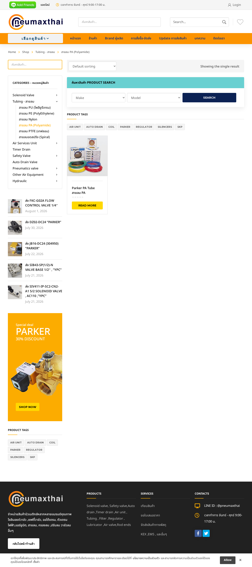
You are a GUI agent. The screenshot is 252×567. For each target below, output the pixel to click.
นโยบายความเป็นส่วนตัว (146, 558)
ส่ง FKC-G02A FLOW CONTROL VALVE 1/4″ (41, 203)
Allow (228, 560)
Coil (52, 442)
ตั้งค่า (36, 562)
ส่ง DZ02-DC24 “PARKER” (43, 222)
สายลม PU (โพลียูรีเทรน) (35, 107)
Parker (15, 449)
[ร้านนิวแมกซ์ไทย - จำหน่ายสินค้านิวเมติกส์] (36, 22)
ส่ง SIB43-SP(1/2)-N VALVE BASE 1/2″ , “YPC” (43, 267)
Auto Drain (35, 442)
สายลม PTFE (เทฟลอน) (34, 131)
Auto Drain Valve (25, 162)
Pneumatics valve (25, 168)
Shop (25, 52)
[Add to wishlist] (102, 144)
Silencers (17, 457)
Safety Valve (22, 156)
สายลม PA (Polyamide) (35, 125)
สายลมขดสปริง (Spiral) (34, 137)
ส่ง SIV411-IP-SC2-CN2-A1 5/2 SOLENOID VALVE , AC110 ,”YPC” (43, 291)
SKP (32, 457)
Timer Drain (21, 149)
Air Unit (16, 442)
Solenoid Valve (23, 95)
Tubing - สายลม (45, 52)
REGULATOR (34, 449)
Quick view (87, 156)
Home (12, 52)
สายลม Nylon (28, 119)
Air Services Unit (25, 143)
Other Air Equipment (28, 174)
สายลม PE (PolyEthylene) (36, 113)
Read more (87, 205)
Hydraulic (20, 181)
